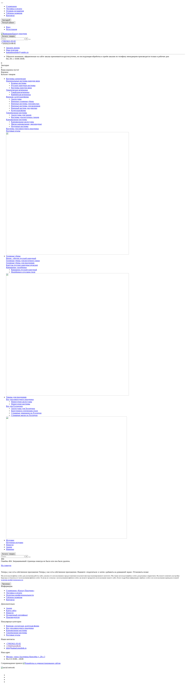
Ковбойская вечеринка (21, 94)
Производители (13, 617)
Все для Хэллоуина (14, 406)
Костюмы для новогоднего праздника (22, 129)
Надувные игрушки (14, 542)
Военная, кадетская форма (17, 97)
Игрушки (10, 540)
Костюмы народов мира (21, 88)
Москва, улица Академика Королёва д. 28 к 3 (25, 657)
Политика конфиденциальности (20, 595)
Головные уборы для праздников (20, 263)
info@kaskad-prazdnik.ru (16, 648)
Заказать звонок (13, 48)
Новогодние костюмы (20, 404)
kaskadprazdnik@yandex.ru (17, 52)
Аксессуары (16, 99)
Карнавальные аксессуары (22, 122)
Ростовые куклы (13, 131)
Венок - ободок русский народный (21, 258)
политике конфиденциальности (12, 580)
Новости (10, 545)
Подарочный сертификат (17, 615)
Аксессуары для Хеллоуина (23, 408)
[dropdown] (2, 2)
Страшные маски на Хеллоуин (24, 415)
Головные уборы (13, 256)
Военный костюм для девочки (24, 108)
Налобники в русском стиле (23, 272)
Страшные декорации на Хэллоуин (26, 413)
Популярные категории (11, 622)
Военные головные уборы (22, 101)
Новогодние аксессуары (21, 402)
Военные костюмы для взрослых (25, 104)
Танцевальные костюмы (16, 113)
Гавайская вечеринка (20, 92)
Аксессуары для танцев (21, 115)
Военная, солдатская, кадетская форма (22, 626)
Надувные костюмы (19, 126)
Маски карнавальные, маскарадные (26, 124)
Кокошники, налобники (16, 267)
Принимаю (6, 584)
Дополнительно (8, 604)
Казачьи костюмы (18, 83)
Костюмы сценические (16, 79)
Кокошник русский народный (24, 270)
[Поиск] (29, 39)
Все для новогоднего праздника (20, 399)
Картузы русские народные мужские (22, 265)
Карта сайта (11, 610)
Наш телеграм (12, 50)
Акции (9, 547)
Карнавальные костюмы (16, 119)
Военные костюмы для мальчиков (25, 106)
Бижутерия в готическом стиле (24, 411)
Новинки (10, 549)
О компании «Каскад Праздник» (20, 590)
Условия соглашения (15, 11)
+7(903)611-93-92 (8, 41)
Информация (6, 586)
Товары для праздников (16, 397)
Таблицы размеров (14, 13)
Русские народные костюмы (23, 85)
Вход (8, 27)
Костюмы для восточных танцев (25, 117)
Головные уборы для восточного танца (23, 261)
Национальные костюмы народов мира (23, 81)
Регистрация (11, 29)
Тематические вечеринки (17, 90)
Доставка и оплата (14, 9)
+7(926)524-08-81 (13, 646)
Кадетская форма (18, 110)
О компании (11, 6)
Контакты (10, 15)
